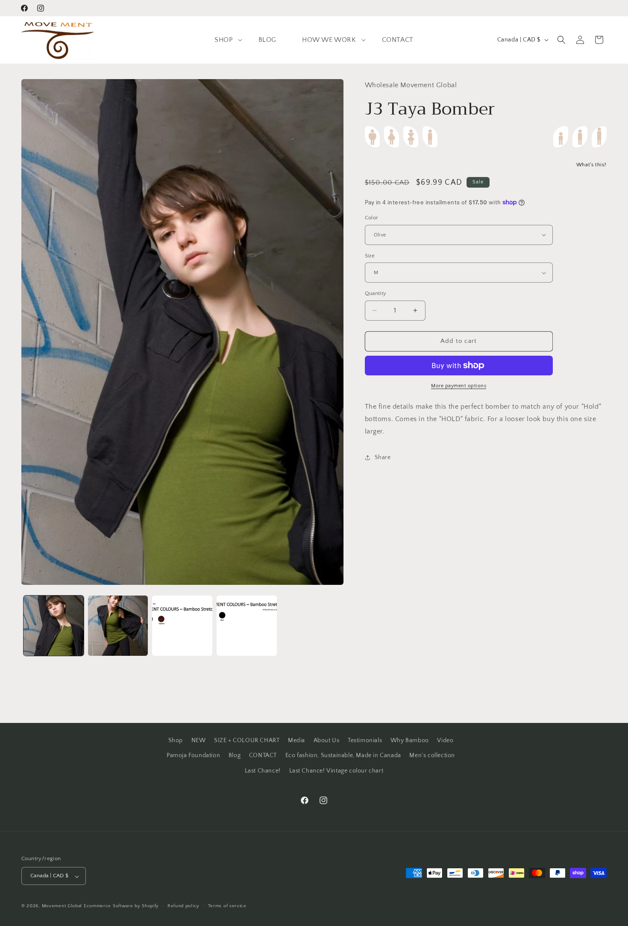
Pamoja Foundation (193, 755)
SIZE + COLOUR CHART (246, 740)
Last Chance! (263, 770)
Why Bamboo (409, 740)
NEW (198, 740)
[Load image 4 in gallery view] (247, 626)
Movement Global (62, 906)
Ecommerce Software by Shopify (121, 906)
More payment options (458, 386)
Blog (235, 755)
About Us (327, 740)
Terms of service (227, 906)
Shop (175, 740)
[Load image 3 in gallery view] (182, 626)
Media (296, 740)
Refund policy (183, 906)
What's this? (591, 165)
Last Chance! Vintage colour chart (336, 770)
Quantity (376, 293)
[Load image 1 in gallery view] (53, 626)
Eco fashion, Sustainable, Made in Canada (343, 755)
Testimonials (365, 740)
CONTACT (263, 755)
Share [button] (383, 457)
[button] (223, 40)
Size (370, 256)
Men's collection (432, 755)
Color (372, 218)
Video (445, 740)
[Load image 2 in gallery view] (118, 626)
